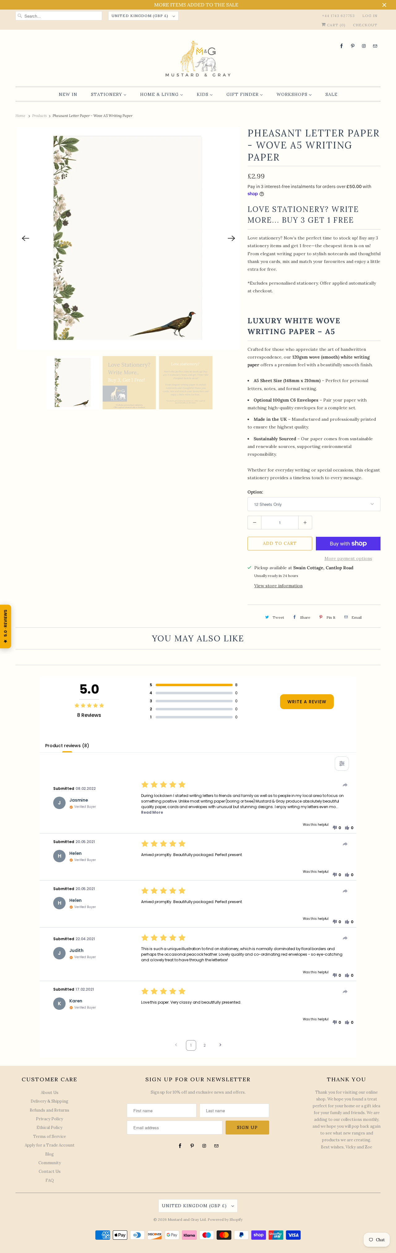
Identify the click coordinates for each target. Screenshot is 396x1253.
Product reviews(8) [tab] (67, 746)
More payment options (348, 558)
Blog (49, 1154)
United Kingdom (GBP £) (141, 15)
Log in (369, 15)
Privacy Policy (49, 1119)
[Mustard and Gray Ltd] (198, 59)
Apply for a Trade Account (50, 1145)
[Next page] (220, 1045)
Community (49, 1162)
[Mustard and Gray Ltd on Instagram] (364, 46)
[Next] (231, 238)
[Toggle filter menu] (342, 763)
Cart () (336, 25)
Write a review (306, 702)
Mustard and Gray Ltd (187, 1219)
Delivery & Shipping (49, 1101)
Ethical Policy (49, 1127)
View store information (278, 585)
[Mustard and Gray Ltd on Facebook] (342, 46)
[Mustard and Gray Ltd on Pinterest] (353, 46)
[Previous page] (176, 1045)
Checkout (365, 25)
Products (40, 115)
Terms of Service (49, 1136)
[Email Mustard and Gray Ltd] (375, 46)
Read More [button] (152, 812)
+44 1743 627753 (338, 15)
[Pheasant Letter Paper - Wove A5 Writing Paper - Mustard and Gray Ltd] (128, 238)
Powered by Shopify (225, 1219)
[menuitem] (68, 94)
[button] (336, 828)
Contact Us (50, 1171)
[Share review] (345, 785)
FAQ (49, 1180)
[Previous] (25, 238)
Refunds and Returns (49, 1110)
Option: (255, 492)
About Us (49, 1092)
